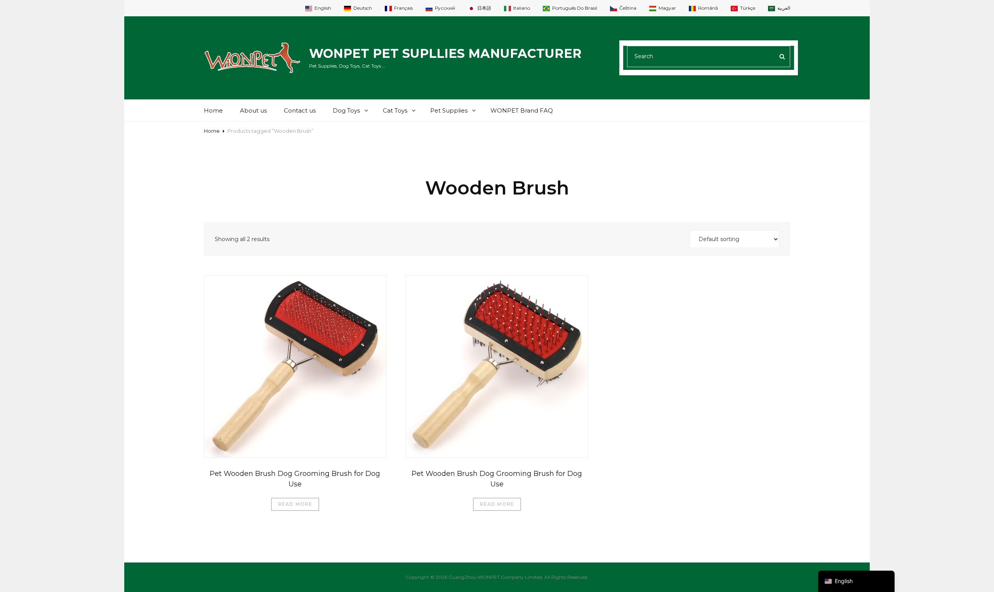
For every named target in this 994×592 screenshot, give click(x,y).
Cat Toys (395, 110)
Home (213, 110)
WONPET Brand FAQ (521, 110)
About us (253, 110)
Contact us (300, 110)
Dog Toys (346, 110)
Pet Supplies (448, 110)
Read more (295, 504)
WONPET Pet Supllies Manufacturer (445, 53)
